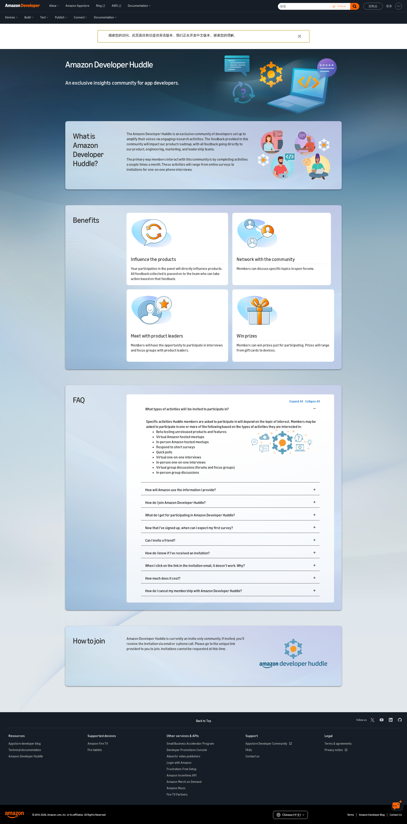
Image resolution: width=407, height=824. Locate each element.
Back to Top (203, 721)
